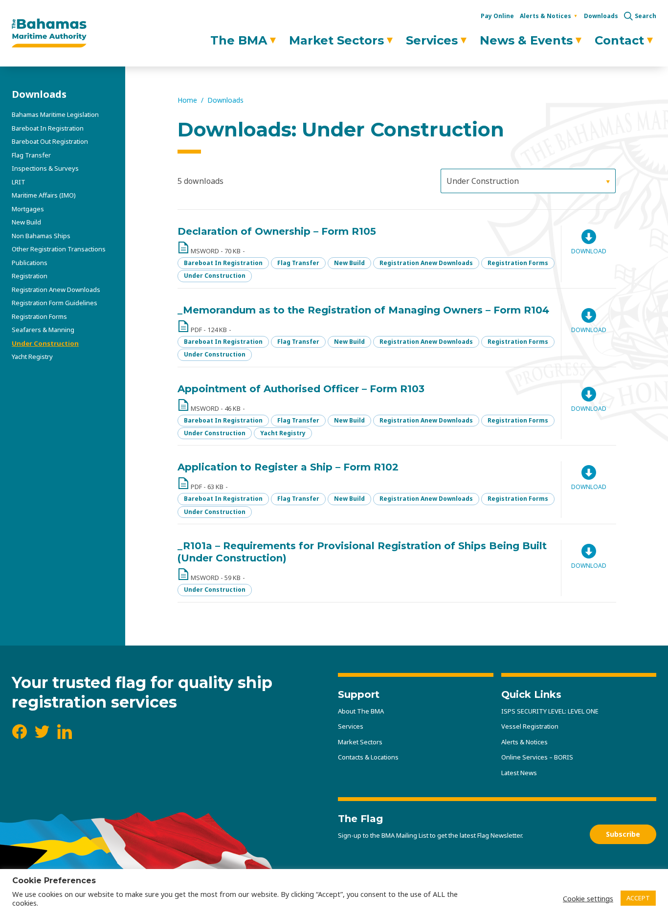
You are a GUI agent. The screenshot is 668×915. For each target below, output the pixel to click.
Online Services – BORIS (537, 757)
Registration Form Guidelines (54, 302)
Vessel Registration (529, 726)
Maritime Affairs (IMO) (44, 195)
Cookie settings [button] (588, 898)
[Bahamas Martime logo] (49, 33)
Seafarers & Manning (43, 329)
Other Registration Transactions (59, 249)
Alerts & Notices (545, 16)
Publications (29, 262)
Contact (619, 40)
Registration (29, 275)
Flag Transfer (31, 155)
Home (187, 100)
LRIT (18, 182)
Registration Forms (39, 316)
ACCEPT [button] (638, 897)
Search (645, 16)
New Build (26, 222)
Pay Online (497, 16)
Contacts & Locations (368, 757)
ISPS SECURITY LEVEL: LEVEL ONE (550, 711)
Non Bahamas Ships (41, 235)
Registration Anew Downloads (56, 289)
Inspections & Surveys (45, 168)
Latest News (519, 772)
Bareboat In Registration (48, 128)
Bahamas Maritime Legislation (55, 114)
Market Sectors (336, 40)
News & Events (526, 40)
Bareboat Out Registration (50, 141)
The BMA (238, 40)
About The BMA (361, 711)
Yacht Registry (32, 356)
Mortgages (28, 208)
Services (432, 40)
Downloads (601, 16)
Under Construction (45, 343)
